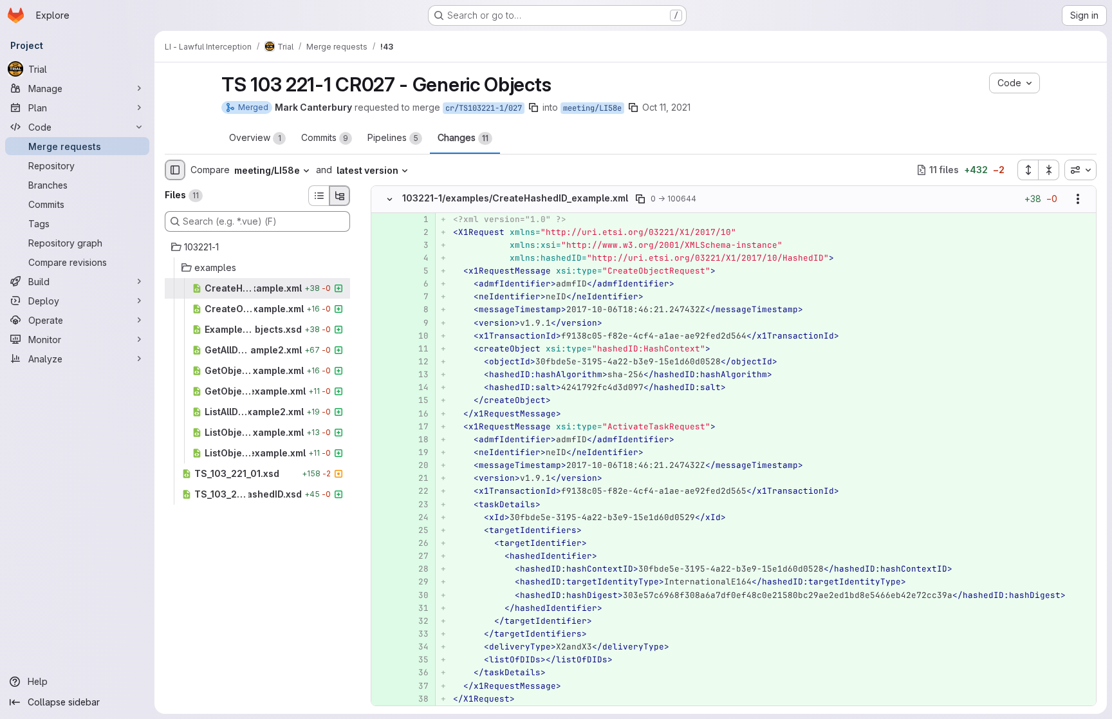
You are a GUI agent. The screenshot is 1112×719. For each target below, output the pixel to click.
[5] (418, 271)
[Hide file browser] (175, 170)
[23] (418, 504)
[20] (418, 465)
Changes (463, 137)
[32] (418, 621)
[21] (418, 478)
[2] (418, 232)
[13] (418, 374)
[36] (418, 672)
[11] (418, 348)
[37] (418, 686)
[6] (418, 283)
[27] (418, 556)
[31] (418, 608)
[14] (418, 387)
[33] (418, 634)
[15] (418, 400)
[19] (418, 452)
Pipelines (392, 137)
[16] (418, 413)
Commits (324, 137)
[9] (418, 323)
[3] (418, 245)
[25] (418, 530)
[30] (418, 595)
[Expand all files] (1027, 170)
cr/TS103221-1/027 (483, 108)
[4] (418, 258)
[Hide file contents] (389, 199)
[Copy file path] (640, 199)
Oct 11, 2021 (666, 107)
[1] (418, 219)
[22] (418, 491)
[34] (418, 646)
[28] (418, 569)
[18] (418, 439)
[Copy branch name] (533, 107)
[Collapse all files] (1049, 170)
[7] (418, 296)
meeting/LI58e (592, 108)
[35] (418, 659)
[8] (418, 309)
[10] (418, 336)
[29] (418, 581)
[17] (418, 426)
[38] (418, 699)
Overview (255, 137)
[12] (418, 361)
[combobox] (1080, 170)
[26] (418, 543)
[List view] (318, 195)
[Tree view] (339, 195)
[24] (418, 517)
